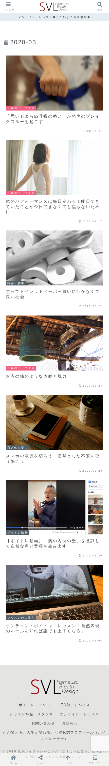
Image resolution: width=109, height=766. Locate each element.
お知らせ (70, 723)
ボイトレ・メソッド (36, 705)
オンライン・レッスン (79, 714)
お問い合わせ (43, 723)
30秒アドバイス (75, 705)
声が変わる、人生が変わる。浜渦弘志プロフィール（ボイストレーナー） (54, 735)
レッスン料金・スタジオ (31, 714)
